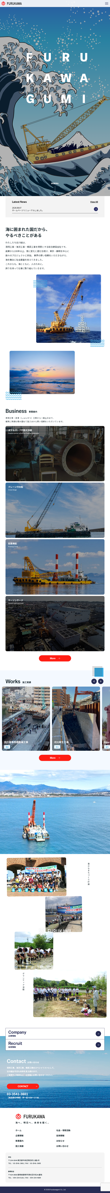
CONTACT (23, 1086)
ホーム (18, 1130)
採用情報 (60, 1135)
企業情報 (19, 1135)
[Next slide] (100, 681)
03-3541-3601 (17, 1094)
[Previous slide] (94, 681)
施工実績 (19, 1146)
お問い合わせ (62, 1146)
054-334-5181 (18, 1177)
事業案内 (19, 1140)
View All (94, 202)
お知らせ (60, 1140)
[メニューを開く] (107, 3)
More (53, 658)
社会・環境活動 (63, 1130)
